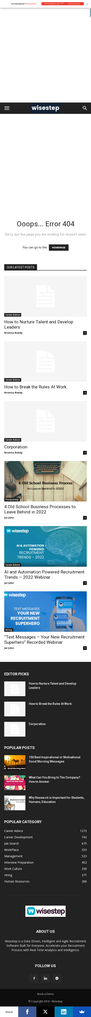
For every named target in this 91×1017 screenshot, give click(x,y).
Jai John (9, 517)
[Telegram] (57, 978)
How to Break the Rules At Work (35, 386)
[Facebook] (34, 978)
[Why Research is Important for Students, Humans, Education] (14, 803)
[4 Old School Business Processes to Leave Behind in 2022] (45, 481)
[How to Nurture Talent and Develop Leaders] (45, 296)
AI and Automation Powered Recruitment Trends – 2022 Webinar (44, 574)
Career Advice (13, 314)
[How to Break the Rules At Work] (45, 361)
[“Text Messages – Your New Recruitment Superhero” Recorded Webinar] (45, 611)
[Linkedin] (45, 978)
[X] (45, 1011)
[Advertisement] (45, 55)
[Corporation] (45, 421)
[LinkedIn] (64, 1011)
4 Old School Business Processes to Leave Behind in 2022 (40, 509)
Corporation (15, 446)
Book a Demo (45, 994)
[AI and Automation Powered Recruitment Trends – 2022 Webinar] (45, 546)
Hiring (9, 629)
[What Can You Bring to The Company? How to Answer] (14, 782)
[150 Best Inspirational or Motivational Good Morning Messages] (14, 762)
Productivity (12, 499)
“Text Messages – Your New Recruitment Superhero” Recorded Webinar (44, 639)
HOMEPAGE (58, 247)
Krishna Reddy (13, 332)
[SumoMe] (82, 1011)
